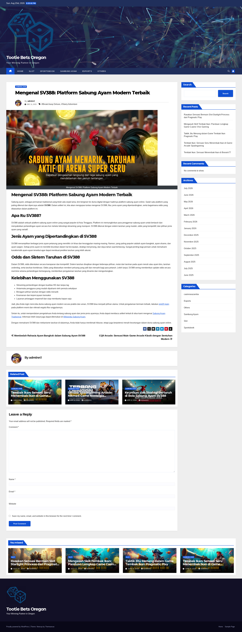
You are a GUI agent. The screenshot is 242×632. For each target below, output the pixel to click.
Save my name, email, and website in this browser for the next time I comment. (46, 516)
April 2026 (188, 208)
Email (12, 492)
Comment (14, 427)
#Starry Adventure (69, 104)
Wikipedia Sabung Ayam (74, 317)
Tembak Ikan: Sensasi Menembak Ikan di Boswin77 (207, 152)
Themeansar (49, 627)
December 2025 (191, 235)
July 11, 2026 (76, 569)
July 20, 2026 (19, 569)
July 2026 (188, 188)
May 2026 (188, 202)
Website (12, 504)
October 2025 (190, 248)
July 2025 (188, 268)
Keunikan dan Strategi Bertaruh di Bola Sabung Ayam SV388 (148, 394)
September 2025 (191, 255)
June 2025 (189, 275)
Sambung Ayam (68, 71)
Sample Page (230, 627)
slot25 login (164, 304)
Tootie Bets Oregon (26, 57)
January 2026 (190, 228)
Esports (87, 71)
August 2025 (189, 262)
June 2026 (189, 195)
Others (101, 71)
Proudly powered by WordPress (18, 627)
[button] (229, 71)
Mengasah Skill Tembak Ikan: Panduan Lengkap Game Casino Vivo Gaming (92, 564)
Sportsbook (47, 71)
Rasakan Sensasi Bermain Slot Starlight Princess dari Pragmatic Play (35, 564)
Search (187, 84)
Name (12, 479)
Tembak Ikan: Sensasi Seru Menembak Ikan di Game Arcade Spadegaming (30, 396)
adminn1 (31, 101)
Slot (32, 71)
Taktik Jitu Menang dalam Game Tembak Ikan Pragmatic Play (149, 562)
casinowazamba (191, 294)
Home (20, 71)
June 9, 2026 (133, 569)
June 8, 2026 (191, 569)
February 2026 (190, 222)
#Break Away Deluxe (50, 104)
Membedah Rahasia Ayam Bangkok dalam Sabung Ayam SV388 (49, 335)
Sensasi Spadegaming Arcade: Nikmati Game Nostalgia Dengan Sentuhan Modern (90, 396)
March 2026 (189, 215)
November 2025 (191, 242)
